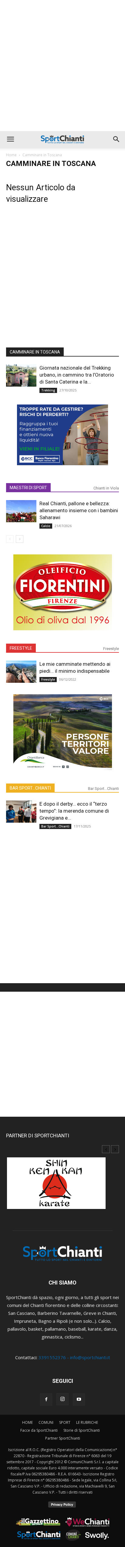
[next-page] (19, 539)
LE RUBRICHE (87, 1422)
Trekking (48, 390)
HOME (27, 1422)
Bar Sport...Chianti (103, 788)
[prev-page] (10, 539)
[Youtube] (79, 1399)
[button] (10, 139)
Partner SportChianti (62, 1438)
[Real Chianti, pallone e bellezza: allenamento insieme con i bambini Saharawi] (21, 511)
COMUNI (46, 1422)
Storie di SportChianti (81, 1430)
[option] (62, 1186)
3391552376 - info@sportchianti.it (74, 1357)
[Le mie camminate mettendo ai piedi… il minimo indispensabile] (21, 672)
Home (11, 154)
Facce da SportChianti (39, 1430)
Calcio (45, 526)
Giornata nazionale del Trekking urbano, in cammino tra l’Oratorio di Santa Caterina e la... (76, 375)
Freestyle (111, 648)
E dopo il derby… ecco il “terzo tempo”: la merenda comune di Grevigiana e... (74, 811)
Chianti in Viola (106, 488)
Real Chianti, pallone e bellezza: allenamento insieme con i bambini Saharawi (78, 510)
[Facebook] (46, 1399)
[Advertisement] (62, 65)
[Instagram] (62, 1399)
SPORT (64, 1422)
